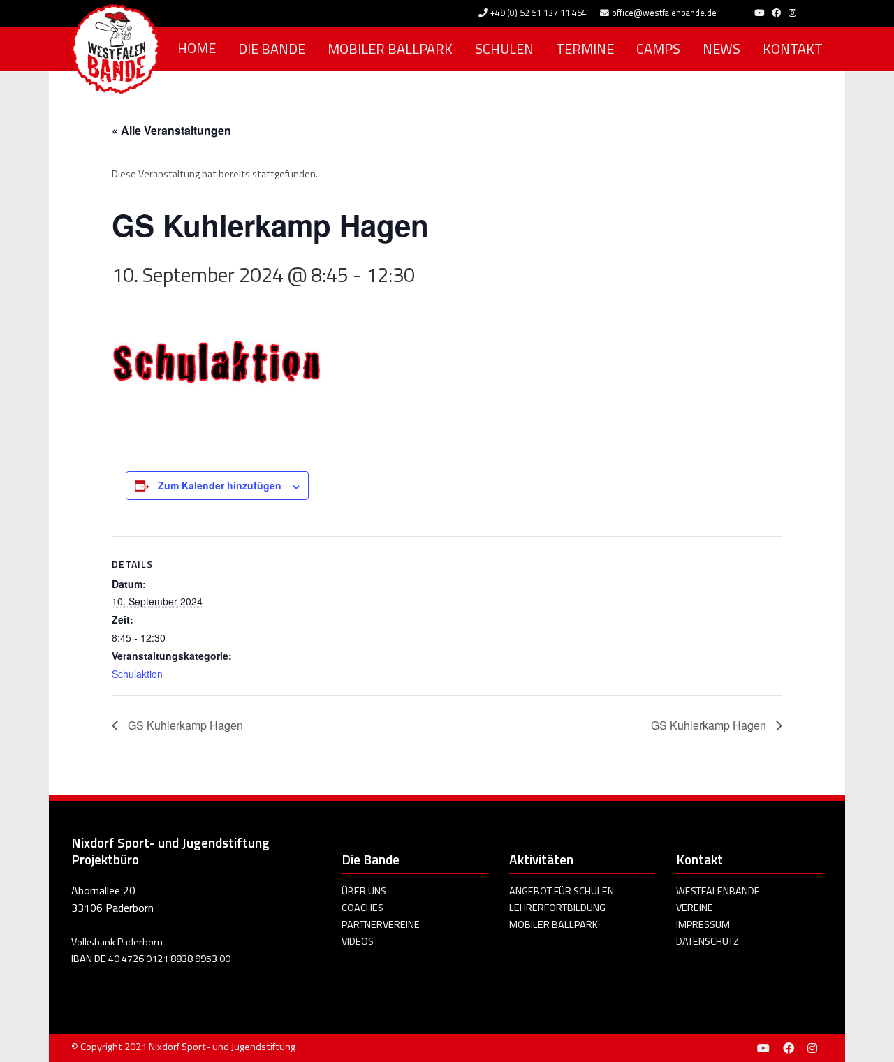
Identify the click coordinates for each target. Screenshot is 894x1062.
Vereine (694, 907)
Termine (585, 48)
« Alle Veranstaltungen (171, 130)
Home (196, 48)
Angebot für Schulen (561, 891)
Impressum (703, 924)
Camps (658, 48)
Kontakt (793, 48)
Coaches (362, 907)
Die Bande (271, 48)
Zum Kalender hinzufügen (219, 485)
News (721, 48)
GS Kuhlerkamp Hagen (184, 725)
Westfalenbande (718, 891)
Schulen (504, 48)
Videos (358, 941)
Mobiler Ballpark (390, 48)
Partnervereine (381, 924)
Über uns (364, 891)
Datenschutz (707, 941)
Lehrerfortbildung (557, 907)
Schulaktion (137, 674)
